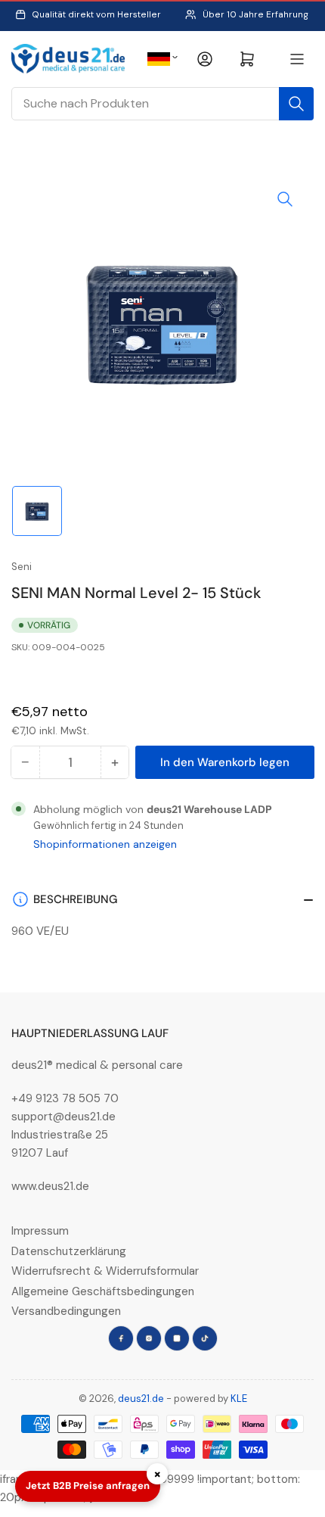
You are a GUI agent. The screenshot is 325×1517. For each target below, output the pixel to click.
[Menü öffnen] (297, 59)
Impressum (40, 1230)
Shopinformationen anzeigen (105, 844)
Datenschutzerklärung (68, 1251)
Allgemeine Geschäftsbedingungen (102, 1291)
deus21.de (141, 1398)
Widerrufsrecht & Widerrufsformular (105, 1271)
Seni (21, 566)
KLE (239, 1398)
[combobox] (162, 103)
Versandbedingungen (66, 1311)
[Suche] (296, 104)
